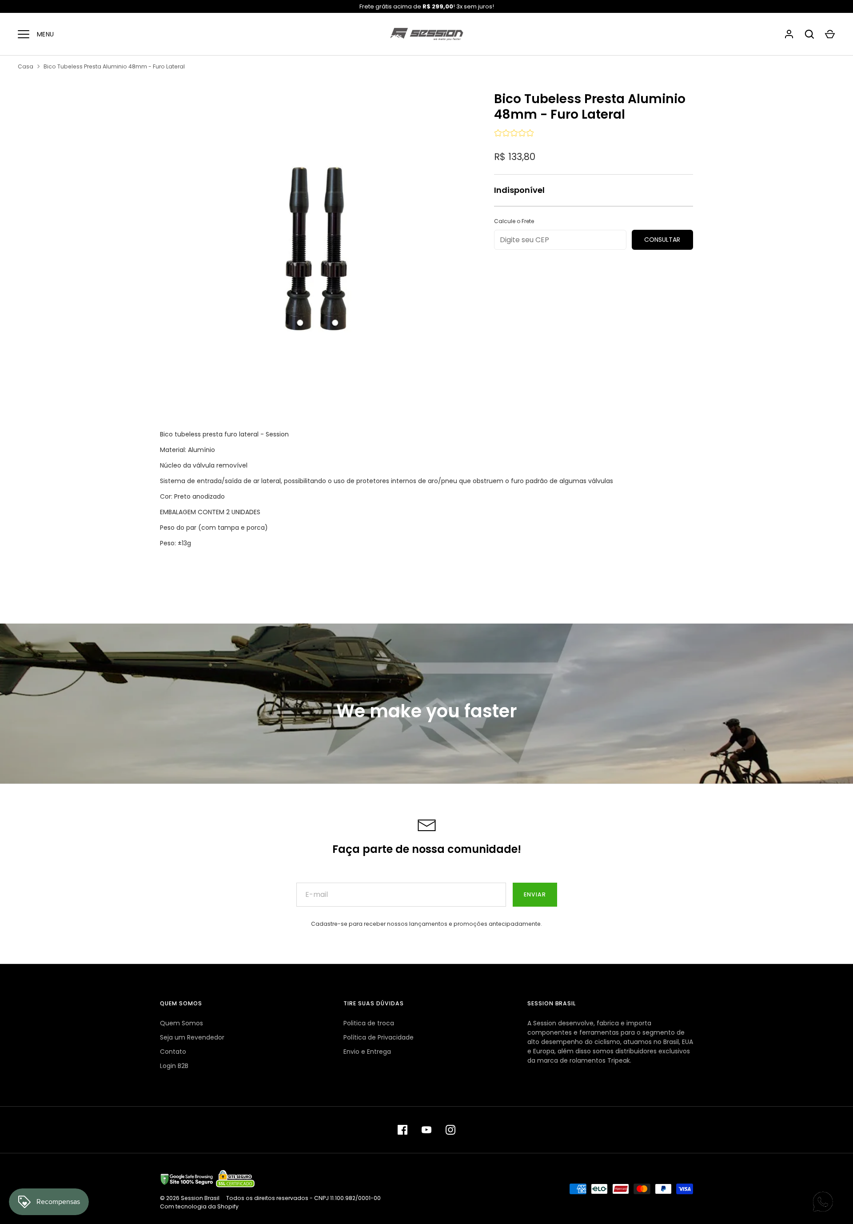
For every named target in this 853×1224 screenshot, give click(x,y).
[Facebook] (402, 1130)
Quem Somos (181, 1023)
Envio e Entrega (367, 1051)
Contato (173, 1051)
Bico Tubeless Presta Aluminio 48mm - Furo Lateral (114, 66)
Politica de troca (368, 1023)
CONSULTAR (662, 239)
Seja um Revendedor (192, 1037)
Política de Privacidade (378, 1037)
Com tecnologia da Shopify (199, 1206)
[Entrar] (789, 34)
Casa (25, 66)
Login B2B (174, 1065)
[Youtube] (426, 1130)
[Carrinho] (830, 34)
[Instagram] (450, 1130)
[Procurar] (809, 34)
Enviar (535, 894)
